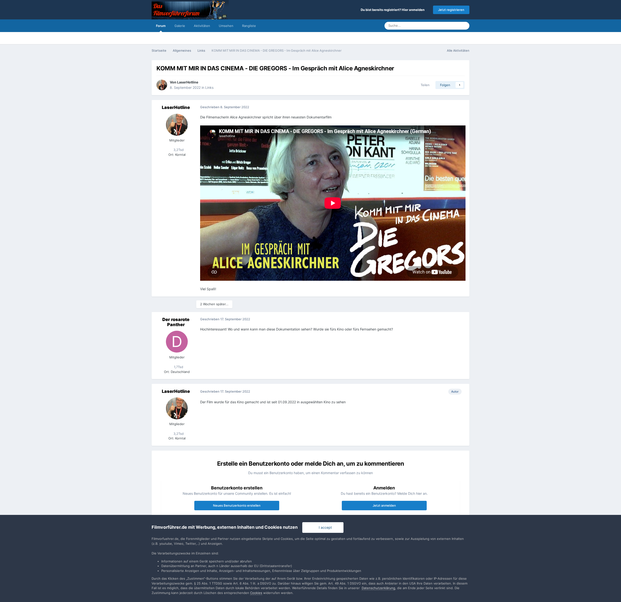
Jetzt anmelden (384, 505)
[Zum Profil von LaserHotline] (161, 85)
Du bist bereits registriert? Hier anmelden (393, 10)
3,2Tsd (178, 150)
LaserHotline (187, 82)
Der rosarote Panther (175, 322)
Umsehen (226, 26)
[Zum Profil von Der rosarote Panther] (177, 342)
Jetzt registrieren (451, 10)
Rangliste (249, 26)
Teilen (424, 85)
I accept (324, 527)
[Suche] (464, 26)
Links (209, 87)
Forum (161, 26)
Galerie (179, 26)
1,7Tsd (178, 367)
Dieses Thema (443, 25)
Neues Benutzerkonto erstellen (237, 505)
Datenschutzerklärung (378, 588)
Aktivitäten (202, 26)
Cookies (256, 593)
